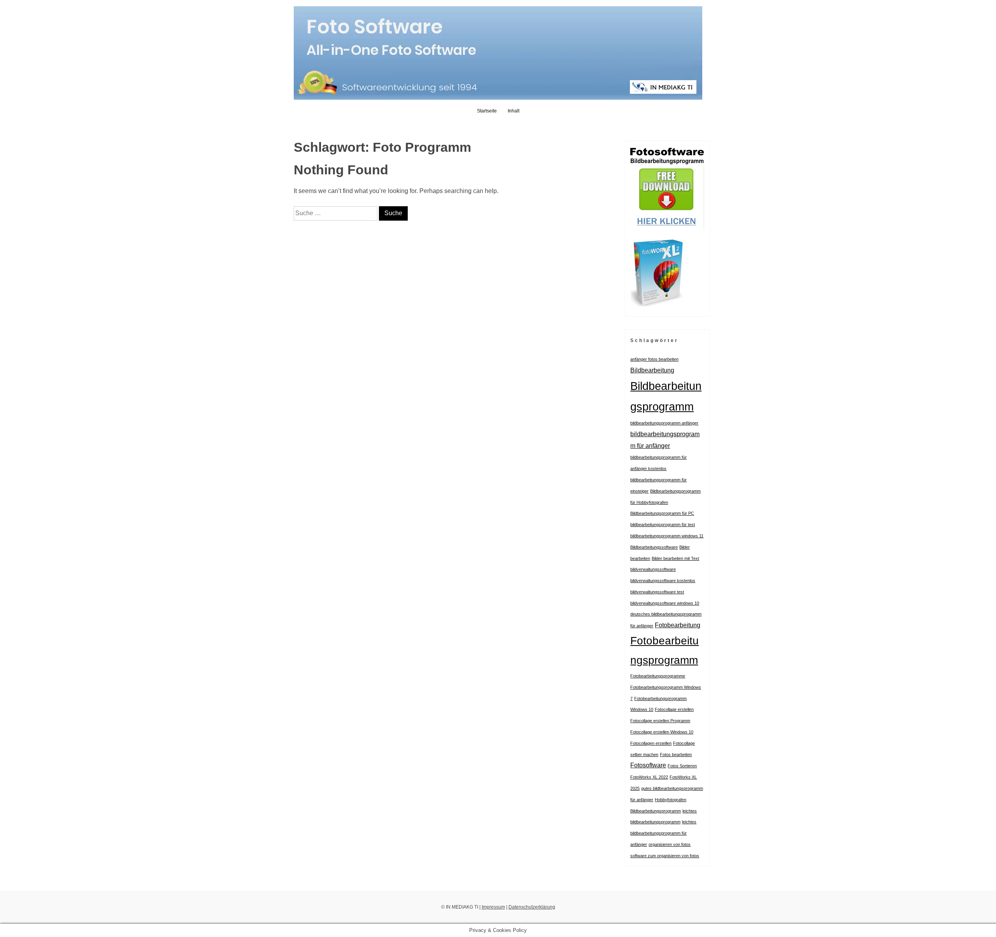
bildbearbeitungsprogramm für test (662, 524)
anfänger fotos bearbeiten (654, 359)
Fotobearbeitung (677, 624)
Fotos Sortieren (682, 765)
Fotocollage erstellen (674, 709)
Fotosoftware (648, 765)
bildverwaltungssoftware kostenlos (662, 580)
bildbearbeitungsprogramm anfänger (664, 423)
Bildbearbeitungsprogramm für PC (662, 513)
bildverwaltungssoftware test (657, 592)
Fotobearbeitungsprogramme (657, 676)
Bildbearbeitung (652, 370)
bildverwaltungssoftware (653, 569)
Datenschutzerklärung (532, 907)
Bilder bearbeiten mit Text (675, 558)
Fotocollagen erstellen (651, 743)
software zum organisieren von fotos (664, 855)
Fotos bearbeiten (676, 754)
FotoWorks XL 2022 (649, 777)
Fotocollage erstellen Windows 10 (661, 732)
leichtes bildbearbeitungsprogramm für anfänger (663, 833)
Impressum (493, 907)
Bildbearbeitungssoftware (654, 547)
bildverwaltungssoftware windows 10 (664, 603)
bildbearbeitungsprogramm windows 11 (666, 535)
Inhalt (513, 111)
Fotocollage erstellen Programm (660, 720)
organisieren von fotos (670, 844)
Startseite (487, 111)
